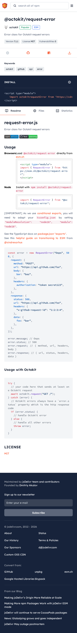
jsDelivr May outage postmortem (24, 624)
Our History (11, 540)
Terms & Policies (48, 540)
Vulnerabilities (47, 41)
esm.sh (20, 156)
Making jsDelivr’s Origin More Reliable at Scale (33, 597)
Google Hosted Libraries (19, 578)
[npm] (49, 53)
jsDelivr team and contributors (40, 481)
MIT (6, 453)
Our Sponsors (12, 547)
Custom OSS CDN (15, 554)
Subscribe (38, 512)
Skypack (40, 578)
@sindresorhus (13, 242)
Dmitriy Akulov (28, 485)
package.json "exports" (52, 233)
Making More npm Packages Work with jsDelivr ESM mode (36, 605)
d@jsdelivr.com (47, 547)
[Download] (69, 53)
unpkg (38, 571)
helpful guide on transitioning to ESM (40, 238)
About (8, 533)
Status (42, 533)
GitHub (8, 571)
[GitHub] (28, 53)
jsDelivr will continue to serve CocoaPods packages (35, 612)
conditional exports (49, 213)
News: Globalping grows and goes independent (33, 618)
